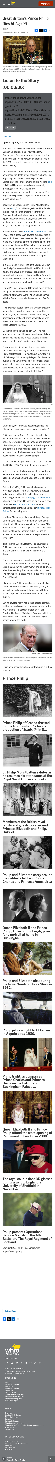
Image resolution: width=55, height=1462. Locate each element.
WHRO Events (10, 1393)
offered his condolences (34, 231)
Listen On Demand (12, 1389)
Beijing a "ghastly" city (39, 497)
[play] (4, 1459)
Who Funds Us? (11, 1427)
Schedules (9, 1391)
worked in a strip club (24, 504)
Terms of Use (10, 1447)
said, (13, 208)
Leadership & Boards (13, 1415)
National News (10, 1311)
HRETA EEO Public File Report (16, 1443)
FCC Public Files (11, 1441)
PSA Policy (9, 1449)
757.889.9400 (10, 1373)
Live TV (7, 1383)
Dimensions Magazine (13, 1399)
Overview (8, 1413)
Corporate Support (12, 1421)
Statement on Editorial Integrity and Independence (24, 1425)
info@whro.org (20, 1373)
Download (7, 136)
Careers (8, 1419)
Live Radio (9, 1387)
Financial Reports (11, 1417)
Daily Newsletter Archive (14, 1397)
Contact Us (9, 1429)
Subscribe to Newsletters (14, 1395)
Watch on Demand (12, 1385)
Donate (46, 4)
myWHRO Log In (11, 1401)
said (50, 181)
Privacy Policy (10, 1445)
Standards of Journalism (14, 1423)
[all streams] (51, 1459)
